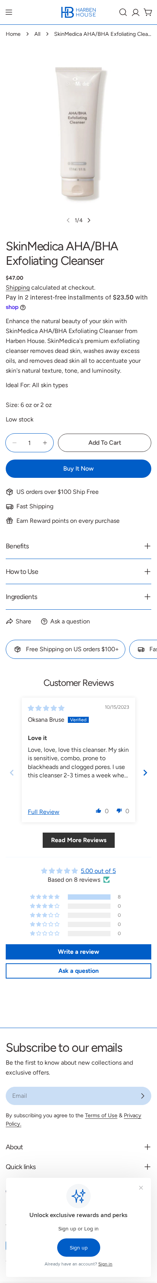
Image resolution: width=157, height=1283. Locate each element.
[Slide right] (89, 220)
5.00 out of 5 (98, 871)
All (37, 33)
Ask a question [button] (78, 970)
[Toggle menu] (8, 12)
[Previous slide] (12, 772)
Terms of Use (101, 1115)
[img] (46, 708)
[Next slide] (145, 772)
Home (13, 33)
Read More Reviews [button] (78, 840)
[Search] (123, 12)
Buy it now (78, 468)
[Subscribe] (143, 1096)
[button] (99, 810)
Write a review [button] (78, 951)
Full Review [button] (43, 811)
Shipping (18, 287)
